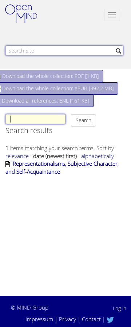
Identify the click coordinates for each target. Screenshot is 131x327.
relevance (17, 156)
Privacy (67, 319)
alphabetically (97, 156)
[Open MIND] (28, 14)
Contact (91, 319)
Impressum (39, 319)
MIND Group (32, 307)
